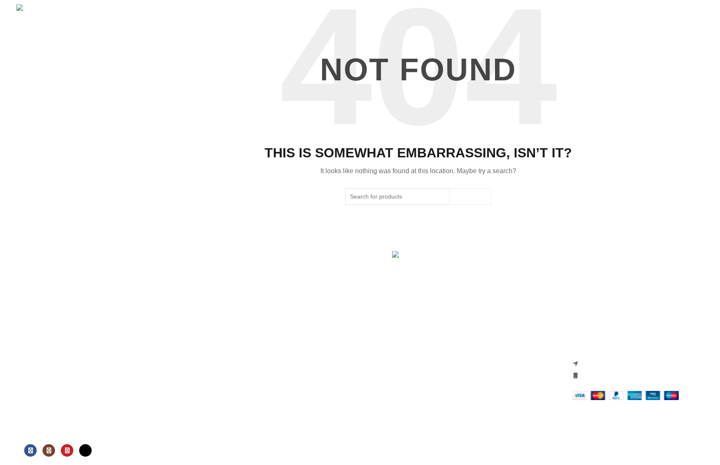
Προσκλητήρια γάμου (47, 120)
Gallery (26, 162)
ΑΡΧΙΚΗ (23, 79)
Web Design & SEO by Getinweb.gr (418, 448)
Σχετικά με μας (37, 100)
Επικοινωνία (32, 182)
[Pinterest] (67, 450)
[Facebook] (30, 450)
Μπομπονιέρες (37, 141)
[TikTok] (85, 450)
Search (470, 196)
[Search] (58, 49)
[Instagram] (48, 450)
